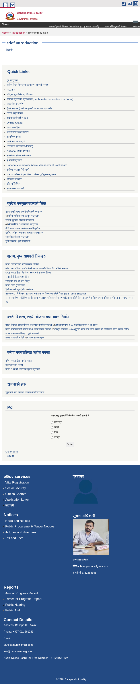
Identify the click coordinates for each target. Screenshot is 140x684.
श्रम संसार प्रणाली (15, 188)
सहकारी (9, 505)
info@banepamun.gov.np (18, 651)
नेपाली (9, 50)
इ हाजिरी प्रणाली (14, 160)
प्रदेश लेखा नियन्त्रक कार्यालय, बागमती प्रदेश (27, 84)
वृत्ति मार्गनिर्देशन (13, 183)
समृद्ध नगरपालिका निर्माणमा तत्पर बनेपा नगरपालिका (28, 272)
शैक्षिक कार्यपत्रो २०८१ (17, 117)
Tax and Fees (14, 538)
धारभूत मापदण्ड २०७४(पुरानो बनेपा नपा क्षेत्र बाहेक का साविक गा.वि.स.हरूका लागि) (91, 329)
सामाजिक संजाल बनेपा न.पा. (19, 155)
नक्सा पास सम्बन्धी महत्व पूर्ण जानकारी (22, 333)
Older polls (11, 451)
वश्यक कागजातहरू (35, 337)
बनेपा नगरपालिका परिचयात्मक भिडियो (22, 264)
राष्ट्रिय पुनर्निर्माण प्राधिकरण (20, 94)
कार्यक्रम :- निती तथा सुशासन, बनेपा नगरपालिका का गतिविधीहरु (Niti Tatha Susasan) (46, 293)
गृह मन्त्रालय (12, 80)
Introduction (18, 32)
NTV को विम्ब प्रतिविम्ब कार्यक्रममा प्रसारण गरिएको (29, 297)
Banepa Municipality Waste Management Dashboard (37, 164)
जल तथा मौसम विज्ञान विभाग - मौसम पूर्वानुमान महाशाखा (31, 174)
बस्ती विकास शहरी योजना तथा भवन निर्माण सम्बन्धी (28, 329)
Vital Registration (17, 482)
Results (9, 455)
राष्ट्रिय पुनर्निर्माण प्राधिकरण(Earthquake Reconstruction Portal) (40, 99)
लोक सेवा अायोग (15, 103)
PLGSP (11, 89)
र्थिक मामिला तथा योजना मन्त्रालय (23, 224)
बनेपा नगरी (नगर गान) (15, 285)
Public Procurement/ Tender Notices (29, 526)
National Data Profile (18, 150)
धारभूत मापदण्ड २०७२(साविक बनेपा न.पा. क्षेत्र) (76, 324)
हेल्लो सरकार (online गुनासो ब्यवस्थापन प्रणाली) (29, 108)
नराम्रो (57, 437)
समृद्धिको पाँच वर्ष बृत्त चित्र (17, 281)
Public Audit (13, 610)
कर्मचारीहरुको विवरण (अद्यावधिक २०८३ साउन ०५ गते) (71, 26)
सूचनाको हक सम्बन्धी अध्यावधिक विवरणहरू (24, 392)
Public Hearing (15, 604)
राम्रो (56, 427)
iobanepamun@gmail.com (93, 566)
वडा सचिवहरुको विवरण (112, 26)
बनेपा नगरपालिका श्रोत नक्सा (18, 360)
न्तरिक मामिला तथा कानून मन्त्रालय (23, 215)
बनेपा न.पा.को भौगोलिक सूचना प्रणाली (22, 369)
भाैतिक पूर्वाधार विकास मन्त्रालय (19, 220)
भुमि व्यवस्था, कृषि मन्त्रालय (17, 241)
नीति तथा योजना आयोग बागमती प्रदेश (22, 228)
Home (5, 32)
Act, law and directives (20, 532)
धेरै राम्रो (58, 422)
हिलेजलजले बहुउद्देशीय (15, 289)
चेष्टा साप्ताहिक (13, 127)
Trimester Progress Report (23, 599)
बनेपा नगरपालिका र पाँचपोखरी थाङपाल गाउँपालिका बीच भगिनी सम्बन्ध (36, 268)
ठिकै (56, 432)
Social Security (15, 488)
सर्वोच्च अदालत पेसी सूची (18, 169)
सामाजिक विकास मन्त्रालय (17, 236)
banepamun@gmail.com (18, 644)
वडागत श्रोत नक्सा (14, 364)
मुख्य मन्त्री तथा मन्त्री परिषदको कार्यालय (23, 211)
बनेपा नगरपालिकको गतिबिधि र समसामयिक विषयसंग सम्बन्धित (81, 297)
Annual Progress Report (21, 593)
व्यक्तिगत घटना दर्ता (16, 141)
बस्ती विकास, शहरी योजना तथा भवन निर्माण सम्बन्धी (28, 324)
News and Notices (17, 521)
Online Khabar (15, 122)
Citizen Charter (15, 494)
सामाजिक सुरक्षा (14, 136)
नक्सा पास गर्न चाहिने (15, 337)
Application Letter (17, 499)
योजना (31, 289)
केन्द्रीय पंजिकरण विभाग (17, 131)
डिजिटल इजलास (14, 179)
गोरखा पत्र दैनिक (15, 113)
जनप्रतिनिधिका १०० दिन (17, 276)
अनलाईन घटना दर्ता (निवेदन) (20, 146)
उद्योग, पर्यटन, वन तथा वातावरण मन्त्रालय (24, 232)
